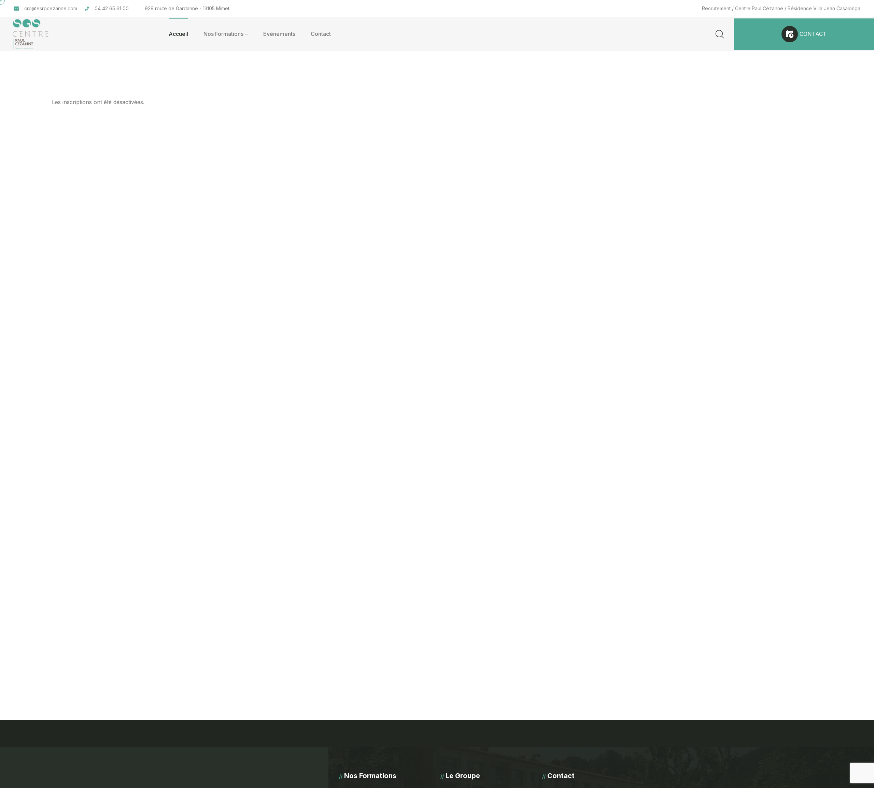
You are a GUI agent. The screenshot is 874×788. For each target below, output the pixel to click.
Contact (321, 33)
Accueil (178, 33)
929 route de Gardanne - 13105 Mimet (187, 8)
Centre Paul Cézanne (759, 8)
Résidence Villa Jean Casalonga (824, 8)
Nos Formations (223, 33)
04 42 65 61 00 (112, 8)
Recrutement (716, 8)
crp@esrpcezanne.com (50, 8)
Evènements (279, 33)
